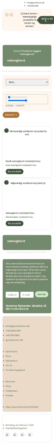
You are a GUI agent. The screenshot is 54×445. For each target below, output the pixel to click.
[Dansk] (9, 2)
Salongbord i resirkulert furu (20, 213)
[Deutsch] (15, 6)
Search (10, 114)
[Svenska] (21, 2)
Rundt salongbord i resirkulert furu (23, 161)
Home (16, 50)
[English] (15, 2)
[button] (14, 171)
